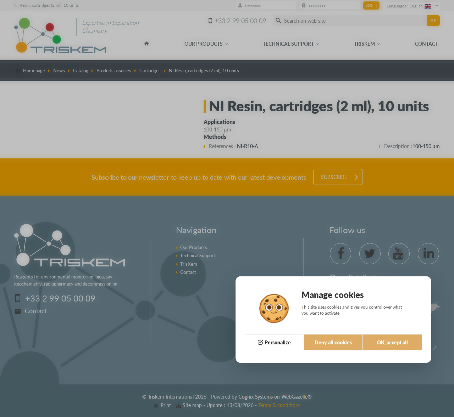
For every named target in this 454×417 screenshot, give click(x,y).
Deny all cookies (333, 342)
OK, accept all (392, 342)
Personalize (278, 342)
